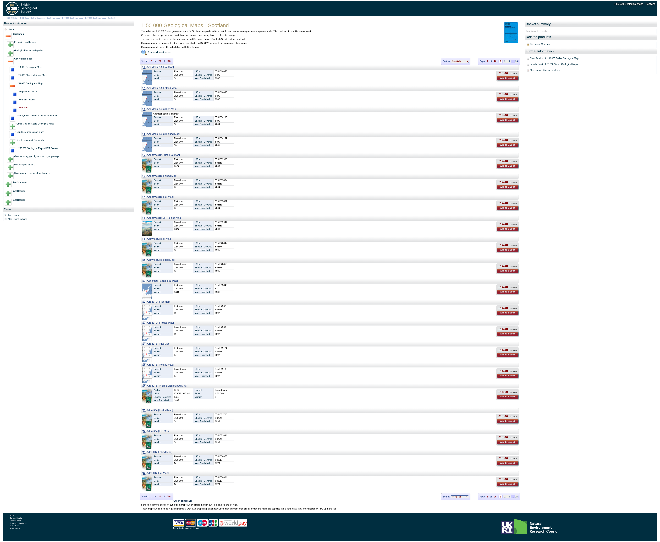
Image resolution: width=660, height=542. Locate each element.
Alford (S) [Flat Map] (158, 431)
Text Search (14, 215)
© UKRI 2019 (15, 528)
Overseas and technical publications (32, 173)
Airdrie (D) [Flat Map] (158, 301)
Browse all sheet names (159, 52)
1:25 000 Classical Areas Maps (31, 75)
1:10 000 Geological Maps (29, 67)
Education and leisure (25, 42)
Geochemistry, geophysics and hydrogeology (36, 156)
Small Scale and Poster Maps (31, 140)
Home (11, 29)
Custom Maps (20, 182)
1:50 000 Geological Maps (72, 18)
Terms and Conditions (18, 523)
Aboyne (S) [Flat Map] (159, 238)
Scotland (23, 107)
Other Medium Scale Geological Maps (35, 123)
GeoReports (19, 200)
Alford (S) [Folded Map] (160, 410)
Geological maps (53, 18)
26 (516, 61)
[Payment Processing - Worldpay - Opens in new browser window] (233, 525)
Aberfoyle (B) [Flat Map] (160, 196)
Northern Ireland (27, 99)
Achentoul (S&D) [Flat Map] (162, 280)
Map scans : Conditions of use (545, 70)
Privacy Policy (15, 521)
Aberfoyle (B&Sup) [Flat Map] (163, 154)
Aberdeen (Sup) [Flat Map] (162, 108)
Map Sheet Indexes (17, 219)
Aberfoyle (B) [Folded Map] (162, 175)
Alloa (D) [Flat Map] (158, 472)
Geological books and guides (28, 50)
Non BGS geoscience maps (30, 132)
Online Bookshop (38, 18)
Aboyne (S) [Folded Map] (161, 259)
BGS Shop (24, 18)
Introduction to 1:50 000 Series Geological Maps (554, 64)
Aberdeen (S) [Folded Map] (162, 87)
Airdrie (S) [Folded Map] (160, 364)
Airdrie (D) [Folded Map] (160, 322)
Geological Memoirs (540, 44)
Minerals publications (24, 164)
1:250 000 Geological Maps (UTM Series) (37, 148)
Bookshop (18, 34)
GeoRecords (19, 191)
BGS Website (12, 18)
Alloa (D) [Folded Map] (159, 452)
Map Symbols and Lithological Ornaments (37, 115)
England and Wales (28, 91)
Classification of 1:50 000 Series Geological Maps (555, 58)
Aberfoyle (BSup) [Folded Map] (164, 217)
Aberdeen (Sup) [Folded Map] (163, 133)
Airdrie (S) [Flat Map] (158, 343)
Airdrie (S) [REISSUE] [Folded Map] (167, 385)
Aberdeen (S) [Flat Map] (160, 67)
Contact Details (16, 518)
